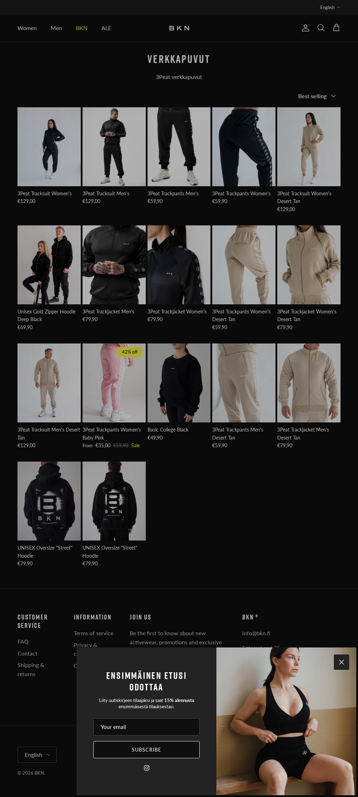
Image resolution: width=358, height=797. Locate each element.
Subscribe (146, 750)
